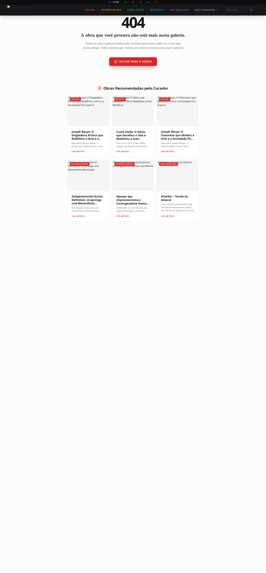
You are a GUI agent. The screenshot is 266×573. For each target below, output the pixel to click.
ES (133, 2)
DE (148, 2)
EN (125, 2)
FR (141, 2)
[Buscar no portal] (251, 10)
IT (156, 2)
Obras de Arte (135, 10)
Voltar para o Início (135, 61)
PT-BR (116, 2)
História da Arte (111, 10)
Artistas (90, 10)
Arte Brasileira (179, 10)
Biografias (157, 10)
